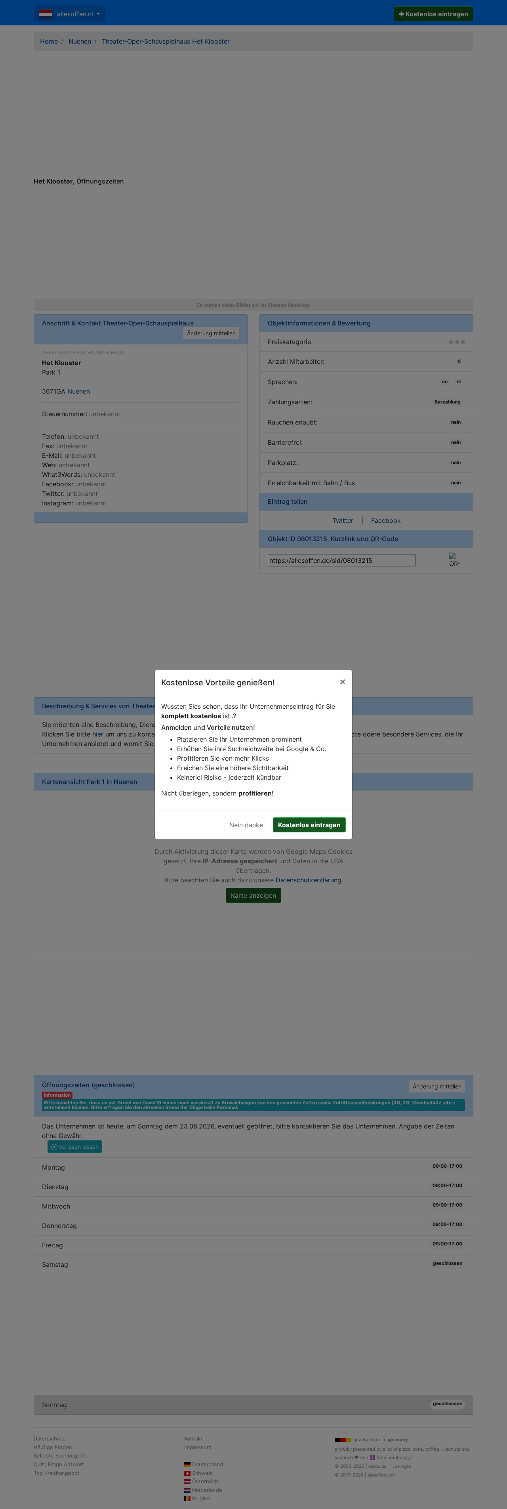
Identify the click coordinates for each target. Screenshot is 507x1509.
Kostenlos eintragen (309, 825)
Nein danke (246, 825)
